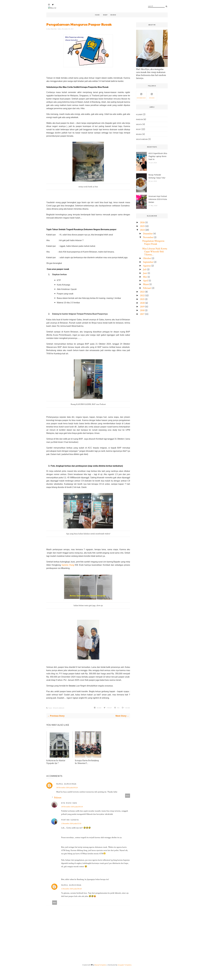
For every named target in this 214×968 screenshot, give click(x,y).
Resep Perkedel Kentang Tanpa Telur (156, 176)
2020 (142, 303)
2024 (142, 229)
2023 (142, 291)
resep (138, 129)
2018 (142, 310)
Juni (145, 273)
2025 (142, 226)
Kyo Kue (151, 98)
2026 (142, 222)
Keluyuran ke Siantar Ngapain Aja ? (55, 761)
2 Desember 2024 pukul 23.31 (71, 823)
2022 (142, 295)
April (145, 280)
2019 (142, 306)
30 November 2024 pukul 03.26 (67, 787)
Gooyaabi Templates (124, 965)
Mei (145, 276)
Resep (105, 15)
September (148, 262)
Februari (147, 288)
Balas (127, 795)
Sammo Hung (68, 565)
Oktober (147, 258)
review (139, 134)
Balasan (57, 797)
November (148, 237)
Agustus (147, 265)
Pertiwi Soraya (70, 820)
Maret (146, 284)
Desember (148, 233)
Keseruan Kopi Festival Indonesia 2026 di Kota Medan (157, 199)
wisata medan (58, 708)
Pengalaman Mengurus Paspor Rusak (153, 242)
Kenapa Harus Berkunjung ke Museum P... (87, 761)
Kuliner (139, 114)
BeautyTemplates (100, 965)
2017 (142, 314)
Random (139, 119)
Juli (144, 269)
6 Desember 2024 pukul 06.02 (71, 889)
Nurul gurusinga (66, 784)
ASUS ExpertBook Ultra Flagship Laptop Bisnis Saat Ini (157, 156)
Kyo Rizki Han (52, 29)
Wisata (139, 124)
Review (113, 15)
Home (97, 15)
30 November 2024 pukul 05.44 (72, 807)
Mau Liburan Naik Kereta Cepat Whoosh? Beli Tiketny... (154, 251)
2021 (142, 299)
